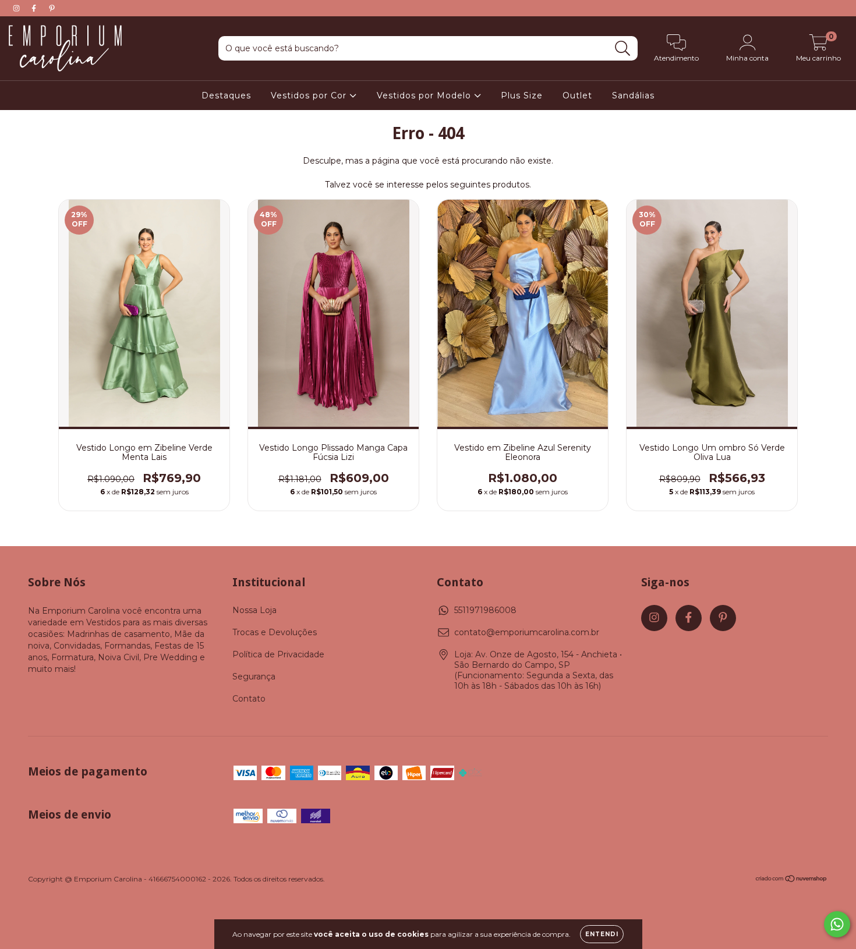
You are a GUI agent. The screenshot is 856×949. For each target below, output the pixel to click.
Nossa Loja (254, 610)
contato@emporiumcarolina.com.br (526, 632)
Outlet (577, 95)
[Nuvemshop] (791, 880)
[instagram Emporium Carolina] (17, 8)
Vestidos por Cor (310, 95)
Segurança (253, 676)
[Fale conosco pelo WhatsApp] (837, 924)
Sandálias (633, 95)
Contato (249, 698)
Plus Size (522, 95)
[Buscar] (622, 48)
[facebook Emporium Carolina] (35, 8)
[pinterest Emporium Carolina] (51, 8)
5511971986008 (485, 610)
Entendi (601, 934)
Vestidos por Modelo (425, 95)
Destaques (226, 95)
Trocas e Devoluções (274, 632)
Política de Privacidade (278, 654)
